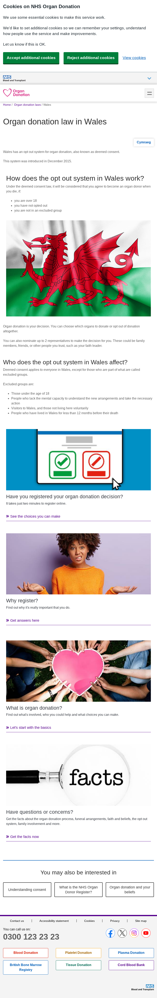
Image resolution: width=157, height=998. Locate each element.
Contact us (17, 920)
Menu (149, 93)
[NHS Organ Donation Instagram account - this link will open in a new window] (134, 933)
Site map (141, 920)
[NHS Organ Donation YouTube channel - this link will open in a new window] (146, 933)
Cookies (89, 920)
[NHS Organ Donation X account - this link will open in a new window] (122, 933)
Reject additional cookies (91, 58)
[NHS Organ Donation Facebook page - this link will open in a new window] (110, 933)
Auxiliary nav (149, 78)
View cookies (134, 58)
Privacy (115, 920)
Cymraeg (144, 142)
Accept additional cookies (31, 58)
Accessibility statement (54, 920)
